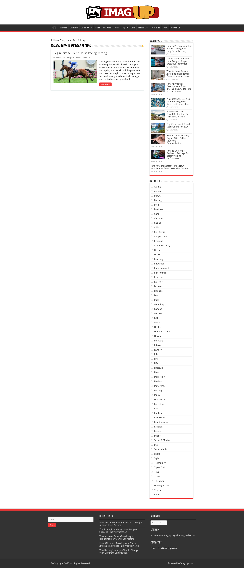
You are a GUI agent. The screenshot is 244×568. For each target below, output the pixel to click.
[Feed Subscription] (143, 46)
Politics (117, 28)
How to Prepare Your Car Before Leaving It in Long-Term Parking (179, 48)
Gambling (159, 304)
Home (54, 27)
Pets (156, 408)
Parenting (159, 404)
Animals (158, 191)
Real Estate (159, 417)
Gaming (158, 309)
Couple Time (160, 236)
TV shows (159, 481)
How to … (159, 336)
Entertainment (86, 28)
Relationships (161, 422)
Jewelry (158, 349)
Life (156, 363)
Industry (158, 340)
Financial (158, 291)
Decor (157, 250)
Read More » (105, 84)
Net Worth (107, 28)
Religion (158, 426)
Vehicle (157, 490)
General (158, 313)
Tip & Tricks (155, 28)
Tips (156, 472)
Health (97, 28)
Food (156, 295)
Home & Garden (162, 331)
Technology (142, 28)
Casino (157, 223)
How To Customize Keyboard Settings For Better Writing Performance (177, 154)
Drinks (157, 254)
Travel (165, 28)
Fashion (158, 286)
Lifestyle (158, 367)
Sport (125, 28)
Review (157, 431)
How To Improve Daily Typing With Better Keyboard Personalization (177, 139)
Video (157, 494)
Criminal (158, 241)
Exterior (158, 281)
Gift (156, 318)
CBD (156, 227)
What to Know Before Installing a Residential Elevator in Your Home (178, 74)
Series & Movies (162, 440)
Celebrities (159, 232)
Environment (160, 272)
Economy (158, 259)
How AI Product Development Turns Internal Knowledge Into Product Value (178, 87)
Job (156, 354)
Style (133, 28)
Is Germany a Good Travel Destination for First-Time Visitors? (177, 114)
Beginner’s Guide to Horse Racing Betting (80, 53)
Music (157, 395)
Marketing (159, 377)
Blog (156, 204)
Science (158, 435)
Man (156, 372)
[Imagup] (122, 11)
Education (74, 28)
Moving (158, 390)
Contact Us (175, 28)
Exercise (158, 277)
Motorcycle (159, 386)
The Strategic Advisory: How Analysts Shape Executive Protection (178, 61)
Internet (158, 345)
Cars (156, 214)
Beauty (157, 195)
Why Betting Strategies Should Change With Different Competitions (178, 101)
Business (63, 28)
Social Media (160, 449)
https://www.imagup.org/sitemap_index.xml (173, 535)
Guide (157, 322)
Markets (158, 381)
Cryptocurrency (162, 245)
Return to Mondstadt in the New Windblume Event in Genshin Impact (169, 167)
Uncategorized (161, 485)
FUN (156, 300)
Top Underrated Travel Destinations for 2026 (178, 125)
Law (156, 358)
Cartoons (158, 218)
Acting (157, 186)
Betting (158, 200)
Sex (156, 444)
